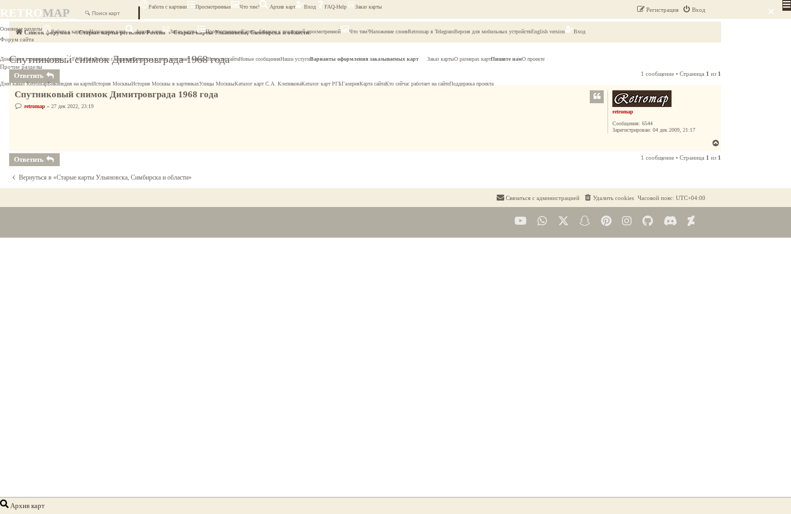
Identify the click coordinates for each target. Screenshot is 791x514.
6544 (647, 123)
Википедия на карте (69, 84)
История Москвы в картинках (165, 84)
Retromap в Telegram (431, 31)
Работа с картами (168, 7)
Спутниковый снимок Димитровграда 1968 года (116, 94)
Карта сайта (372, 84)
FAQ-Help (335, 7)
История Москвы (111, 84)
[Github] (647, 221)
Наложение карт (107, 31)
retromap (622, 112)
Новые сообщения (259, 59)
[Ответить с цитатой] (597, 96)
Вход (310, 7)
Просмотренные (213, 7)
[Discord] (670, 221)
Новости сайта (223, 59)
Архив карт (281, 7)
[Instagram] (626, 221)
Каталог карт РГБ (321, 84)
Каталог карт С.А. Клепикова (268, 84)
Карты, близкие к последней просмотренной (291, 31)
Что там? (249, 7)
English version (548, 31)
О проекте (533, 59)
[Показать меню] (786, 5)
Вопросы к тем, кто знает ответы (169, 59)
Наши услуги (295, 59)
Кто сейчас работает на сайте (417, 84)
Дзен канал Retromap (23, 84)
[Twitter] (563, 221)
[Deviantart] (691, 221)
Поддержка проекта (471, 84)
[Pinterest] (606, 221)
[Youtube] (520, 221)
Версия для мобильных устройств (492, 31)
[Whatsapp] (542, 221)
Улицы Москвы (217, 84)
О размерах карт (472, 59)
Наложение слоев (388, 31)
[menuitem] (608, 197)
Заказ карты (368, 7)
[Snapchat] (585, 221)
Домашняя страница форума (31, 59)
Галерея (350, 84)
